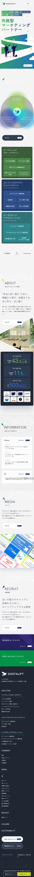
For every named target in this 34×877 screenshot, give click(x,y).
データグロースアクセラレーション (12, 732)
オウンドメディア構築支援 (17, 193)
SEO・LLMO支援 (23, 206)
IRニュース (4, 783)
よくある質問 (5, 801)
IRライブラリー (6, 788)
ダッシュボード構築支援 (17, 226)
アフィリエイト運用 (24, 161)
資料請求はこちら (9, 846)
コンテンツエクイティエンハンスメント (13, 717)
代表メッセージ (6, 758)
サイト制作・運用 (24, 200)
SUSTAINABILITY (8, 831)
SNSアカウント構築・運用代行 (10, 704)
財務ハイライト (6, 791)
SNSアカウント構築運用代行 (17, 167)
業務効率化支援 (6, 711)
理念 (3, 755)
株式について (5, 798)
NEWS (4, 769)
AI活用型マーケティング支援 (24, 238)
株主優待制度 (5, 806)
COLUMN (5, 824)
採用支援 (10, 200)
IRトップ (4, 781)
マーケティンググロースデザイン (11, 695)
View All (7, 138)
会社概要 (4, 763)
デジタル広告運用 (10, 161)
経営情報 (4, 793)
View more (21, 440)
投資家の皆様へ (6, 786)
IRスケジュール (5, 796)
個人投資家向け (6, 803)
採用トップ (4, 817)
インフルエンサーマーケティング (24, 173)
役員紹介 (4, 760)
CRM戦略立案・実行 (10, 239)
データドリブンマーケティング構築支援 (17, 232)
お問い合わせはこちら (10, 839)
